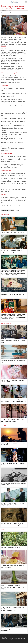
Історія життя (22, 205)
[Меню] (26, 2)
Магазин (16, 205)
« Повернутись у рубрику (7, 210)
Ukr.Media (3, 45)
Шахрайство (10, 205)
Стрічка (17, 210)
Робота (4, 205)
